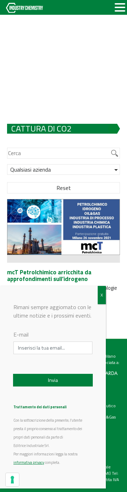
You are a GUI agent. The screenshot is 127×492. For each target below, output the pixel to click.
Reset (63, 188)
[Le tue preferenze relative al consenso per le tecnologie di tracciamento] (12, 479)
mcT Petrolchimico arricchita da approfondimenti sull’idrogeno (49, 275)
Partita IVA (109, 479)
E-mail (21, 334)
